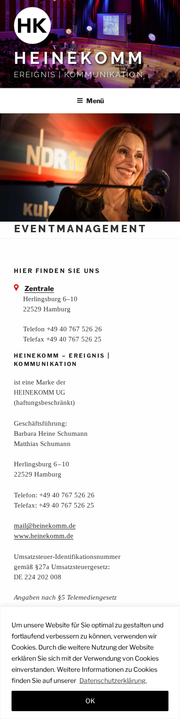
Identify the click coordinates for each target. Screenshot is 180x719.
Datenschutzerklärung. (113, 680)
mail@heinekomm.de (45, 525)
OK (90, 701)
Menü (95, 101)
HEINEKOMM (79, 58)
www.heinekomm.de (43, 535)
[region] (90, 663)
